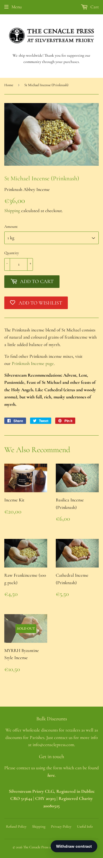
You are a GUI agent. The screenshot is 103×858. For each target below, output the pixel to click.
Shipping (12, 210)
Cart (94, 7)
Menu (16, 7)
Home (8, 85)
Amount (11, 226)
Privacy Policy (61, 826)
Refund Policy (16, 826)
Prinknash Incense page (33, 363)
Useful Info (85, 826)
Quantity (11, 252)
